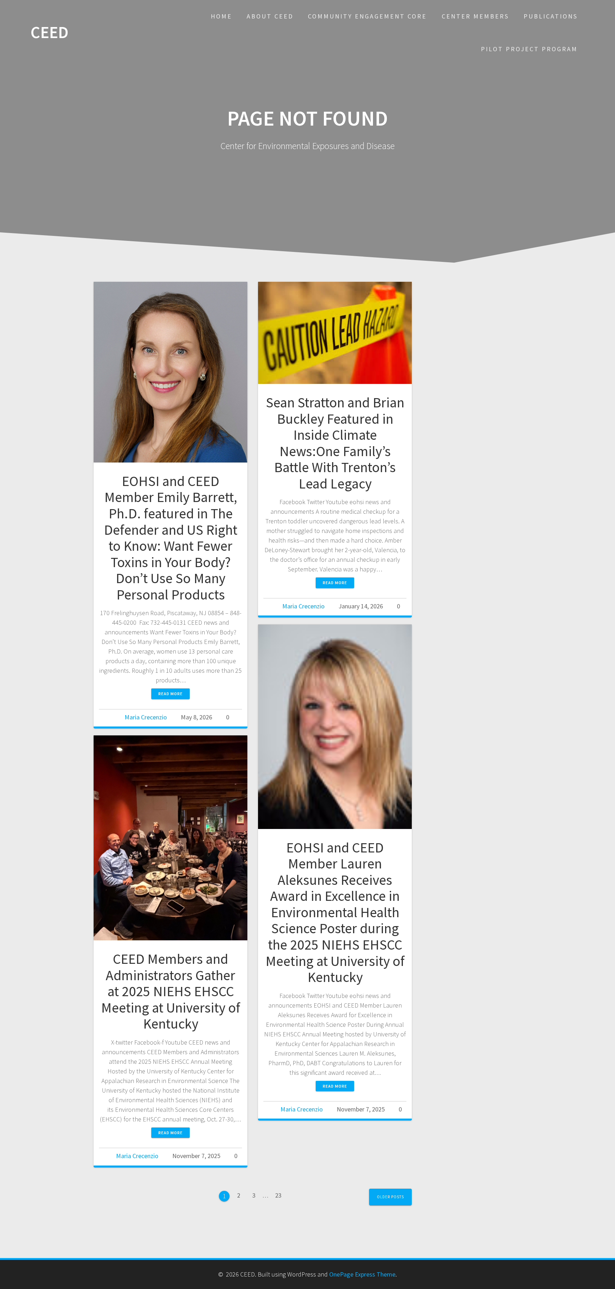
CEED (49, 32)
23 (281, 1193)
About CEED (270, 16)
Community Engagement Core (367, 16)
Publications (551, 16)
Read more (170, 693)
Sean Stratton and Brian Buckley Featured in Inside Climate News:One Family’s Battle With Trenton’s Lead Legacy (335, 442)
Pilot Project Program (529, 49)
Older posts (390, 1196)
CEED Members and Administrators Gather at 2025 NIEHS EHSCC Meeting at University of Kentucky (170, 991)
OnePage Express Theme (362, 1274)
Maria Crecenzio (146, 717)
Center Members (475, 16)
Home (221, 16)
